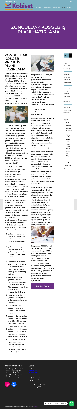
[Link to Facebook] (68, 1)
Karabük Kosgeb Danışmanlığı (67, 111)
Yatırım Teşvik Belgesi (68, 146)
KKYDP (68, 159)
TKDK (67, 162)
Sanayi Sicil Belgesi (68, 154)
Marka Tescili (68, 140)
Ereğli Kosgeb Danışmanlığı (67, 73)
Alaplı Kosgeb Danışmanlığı (67, 102)
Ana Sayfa (67, 123)
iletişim (66, 171)
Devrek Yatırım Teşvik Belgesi (67, 87)
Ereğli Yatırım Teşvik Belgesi (67, 69)
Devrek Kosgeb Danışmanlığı (67, 92)
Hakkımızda (67, 165)
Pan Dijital (35, 406)
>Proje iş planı (47, 85)
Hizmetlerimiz (68, 125)
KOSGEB (17, 96)
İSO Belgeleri (68, 135)
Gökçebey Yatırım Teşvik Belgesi (67, 78)
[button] (71, 403)
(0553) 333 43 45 (13, 1)
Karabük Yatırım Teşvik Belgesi (67, 106)
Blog (65, 168)
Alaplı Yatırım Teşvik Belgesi (67, 97)
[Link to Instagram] (70, 1)
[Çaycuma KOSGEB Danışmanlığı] (75, 204)
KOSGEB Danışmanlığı (69, 130)
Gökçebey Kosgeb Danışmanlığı (67, 83)
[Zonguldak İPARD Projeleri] (1, 204)
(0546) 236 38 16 (33, 373)
